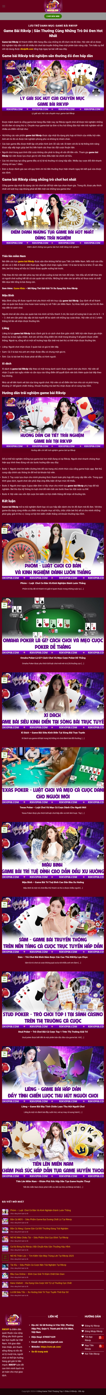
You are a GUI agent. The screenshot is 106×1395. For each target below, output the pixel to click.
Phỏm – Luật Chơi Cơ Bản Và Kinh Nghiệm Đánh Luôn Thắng (53, 583)
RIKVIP (5, 1329)
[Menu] (3, 6)
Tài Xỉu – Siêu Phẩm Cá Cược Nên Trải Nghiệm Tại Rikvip (38, 1265)
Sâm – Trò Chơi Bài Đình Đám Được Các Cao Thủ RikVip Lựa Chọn (53, 957)
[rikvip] (53, 6)
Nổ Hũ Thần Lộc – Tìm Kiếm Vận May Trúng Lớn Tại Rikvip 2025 (42, 1256)
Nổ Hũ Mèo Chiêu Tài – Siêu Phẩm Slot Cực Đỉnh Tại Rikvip (39, 1237)
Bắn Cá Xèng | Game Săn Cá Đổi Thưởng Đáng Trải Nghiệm (39, 1228)
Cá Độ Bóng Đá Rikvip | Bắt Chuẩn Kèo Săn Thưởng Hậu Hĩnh (40, 1246)
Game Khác (19, 288)
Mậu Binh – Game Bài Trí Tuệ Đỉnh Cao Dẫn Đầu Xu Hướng (53, 882)
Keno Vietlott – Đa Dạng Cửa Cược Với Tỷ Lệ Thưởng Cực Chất (41, 1283)
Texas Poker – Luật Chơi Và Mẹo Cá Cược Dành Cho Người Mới (53, 807)
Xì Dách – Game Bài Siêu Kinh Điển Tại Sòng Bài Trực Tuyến (53, 732)
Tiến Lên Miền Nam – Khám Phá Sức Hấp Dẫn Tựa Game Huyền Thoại (53, 1181)
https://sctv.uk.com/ (51, 1346)
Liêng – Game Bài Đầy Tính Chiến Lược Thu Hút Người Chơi (53, 1106)
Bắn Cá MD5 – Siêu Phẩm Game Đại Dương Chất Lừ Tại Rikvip (41, 1219)
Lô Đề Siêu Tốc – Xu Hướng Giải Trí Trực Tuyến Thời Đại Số (39, 1292)
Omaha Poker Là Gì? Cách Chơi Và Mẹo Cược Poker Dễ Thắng (53, 658)
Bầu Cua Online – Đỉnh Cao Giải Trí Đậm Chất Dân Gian (37, 1274)
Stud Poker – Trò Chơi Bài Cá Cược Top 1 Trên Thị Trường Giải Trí (53, 1031)
